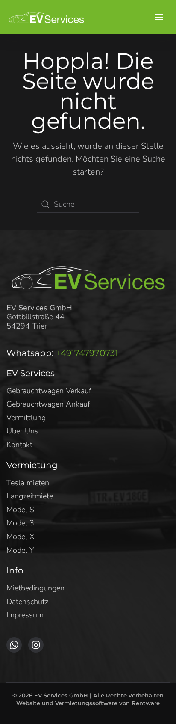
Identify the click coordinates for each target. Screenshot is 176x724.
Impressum (25, 615)
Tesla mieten (27, 483)
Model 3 (20, 523)
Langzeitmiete (29, 496)
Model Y (20, 550)
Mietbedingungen (35, 588)
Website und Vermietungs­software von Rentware (88, 703)
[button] (159, 17)
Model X (20, 536)
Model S (20, 509)
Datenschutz (27, 601)
